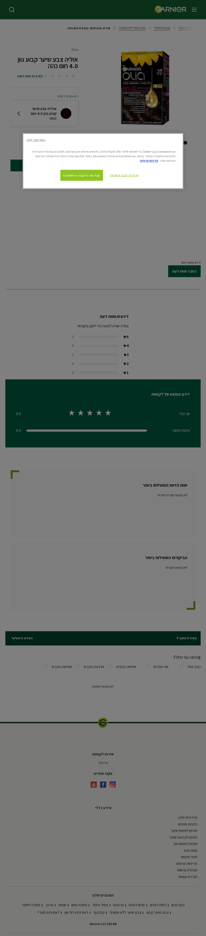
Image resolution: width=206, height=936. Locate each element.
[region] (103, 161)
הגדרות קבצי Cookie (124, 175)
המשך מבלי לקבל (36, 140)
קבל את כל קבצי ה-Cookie (81, 175)
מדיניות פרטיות (149, 161)
